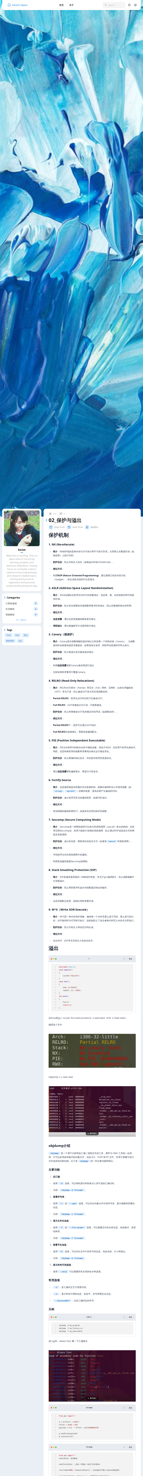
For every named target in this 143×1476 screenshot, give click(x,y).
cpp (20, 640)
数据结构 (10, 640)
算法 (26, 635)
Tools (8, 635)
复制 (130, 959)
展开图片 (92, 1133)
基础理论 (94, 527)
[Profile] (22, 528)
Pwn (17, 635)
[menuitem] (135, 5)
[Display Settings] (129, 5)
